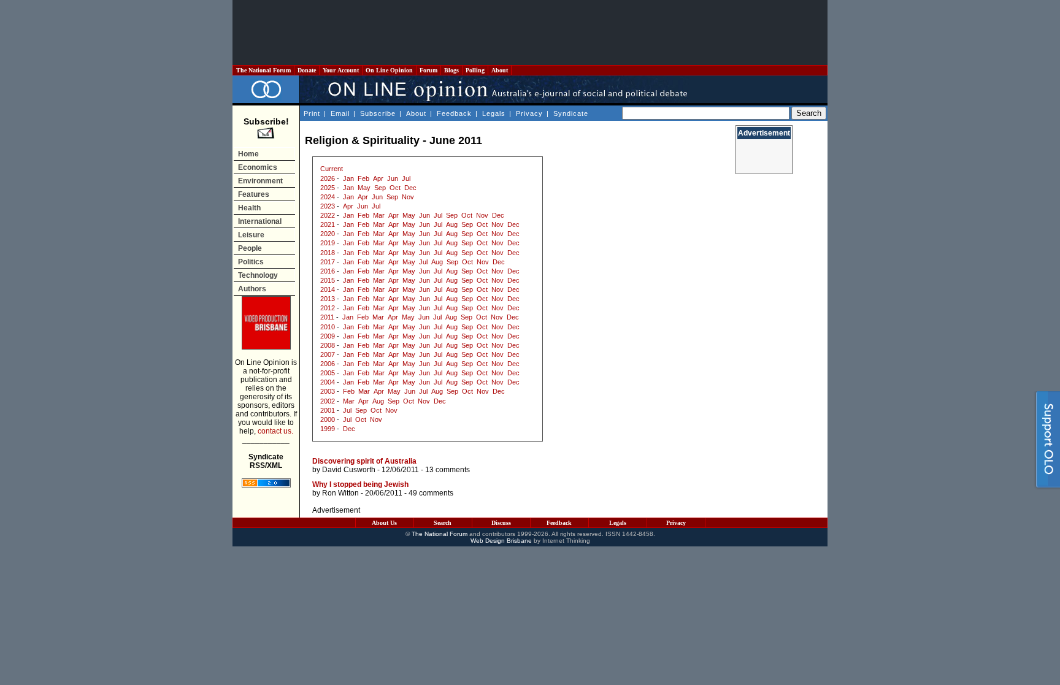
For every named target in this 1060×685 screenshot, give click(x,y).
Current (331, 168)
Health (249, 208)
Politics (251, 262)
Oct (395, 187)
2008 (327, 345)
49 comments (431, 493)
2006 (327, 363)
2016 (327, 271)
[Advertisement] (530, 32)
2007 (327, 354)
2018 (327, 252)
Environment (260, 181)
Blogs (451, 70)
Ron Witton (340, 493)
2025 (327, 187)
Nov (408, 197)
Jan (348, 178)
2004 (327, 382)
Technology (258, 275)
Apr (378, 178)
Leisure (251, 235)
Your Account (341, 70)
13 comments (447, 469)
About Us (384, 522)
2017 (327, 262)
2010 (327, 327)
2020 (327, 233)
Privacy (529, 113)
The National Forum (263, 70)
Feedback (454, 113)
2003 (327, 391)
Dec (410, 187)
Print (312, 113)
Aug (452, 224)
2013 (327, 298)
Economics (257, 167)
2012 (327, 308)
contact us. (275, 431)
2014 (327, 289)
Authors (252, 289)
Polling (475, 70)
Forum (428, 70)
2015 (327, 280)
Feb (363, 178)
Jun (392, 178)
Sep (380, 187)
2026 (327, 178)
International (260, 221)
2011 (327, 317)
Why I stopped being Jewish (360, 484)
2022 (327, 215)
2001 (327, 410)
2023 (327, 206)
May (364, 187)
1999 (327, 428)
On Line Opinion (389, 70)
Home (248, 154)
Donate (307, 70)
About (500, 70)
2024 (327, 197)
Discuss (501, 522)
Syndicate (570, 113)
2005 (327, 373)
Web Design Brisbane (501, 540)
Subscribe (378, 113)
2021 (327, 224)
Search (442, 522)
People (250, 248)
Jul (406, 178)
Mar (379, 215)
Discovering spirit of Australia (364, 461)
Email (340, 113)
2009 (327, 336)
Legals (493, 113)
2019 (327, 243)
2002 (327, 401)
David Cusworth (348, 469)
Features (253, 194)
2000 (327, 419)
